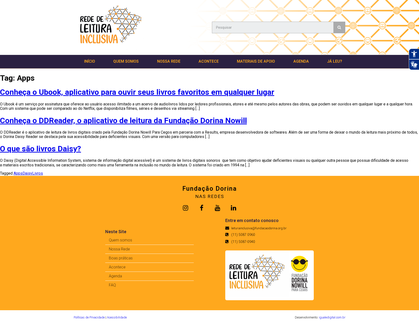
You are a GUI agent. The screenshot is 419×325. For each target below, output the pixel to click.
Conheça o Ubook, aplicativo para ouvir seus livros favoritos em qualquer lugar (137, 92)
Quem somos (126, 61)
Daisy (27, 173)
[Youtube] (217, 208)
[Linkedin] (233, 208)
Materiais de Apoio (256, 61)
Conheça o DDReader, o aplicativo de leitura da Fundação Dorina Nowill (123, 120)
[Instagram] (185, 208)
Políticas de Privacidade (89, 317)
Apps (18, 173)
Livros (37, 173)
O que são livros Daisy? (40, 148)
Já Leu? (334, 61)
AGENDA (301, 61)
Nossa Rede (168, 61)
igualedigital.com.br (332, 317)
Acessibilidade (117, 317)
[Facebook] (201, 208)
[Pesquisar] (339, 27)
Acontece (209, 61)
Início (89, 61)
